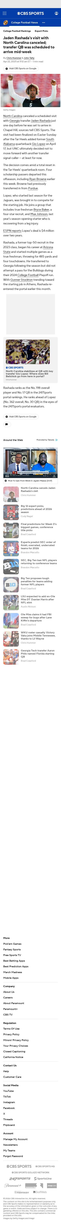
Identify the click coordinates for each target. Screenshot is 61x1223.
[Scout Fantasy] (21, 1189)
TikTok (7, 1093)
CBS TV (8, 1014)
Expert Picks (41, 31)
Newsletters (10, 1141)
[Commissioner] (34, 1181)
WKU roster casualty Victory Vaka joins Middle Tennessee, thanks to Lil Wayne (38, 635)
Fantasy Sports (12, 949)
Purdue (33, 188)
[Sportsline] (43, 1175)
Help (6, 1068)
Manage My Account (15, 1136)
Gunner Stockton (21, 280)
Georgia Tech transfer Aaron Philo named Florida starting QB (37, 653)
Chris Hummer (14, 58)
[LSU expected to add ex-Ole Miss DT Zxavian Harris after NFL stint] (11, 602)
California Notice (13, 1054)
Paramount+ (10, 1009)
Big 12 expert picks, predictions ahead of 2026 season (36, 509)
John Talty (29, 58)
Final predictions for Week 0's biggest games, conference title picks (38, 527)
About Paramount (13, 1003)
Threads (8, 1116)
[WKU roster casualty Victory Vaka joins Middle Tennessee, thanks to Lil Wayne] (11, 639)
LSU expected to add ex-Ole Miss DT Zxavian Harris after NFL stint (38, 599)
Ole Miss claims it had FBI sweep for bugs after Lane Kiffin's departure (36, 617)
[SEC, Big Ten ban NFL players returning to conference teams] (11, 566)
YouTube (8, 1088)
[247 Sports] (19, 1175)
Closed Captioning (14, 1048)
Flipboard (9, 1122)
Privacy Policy (11, 1034)
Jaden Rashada (41, 121)
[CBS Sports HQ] (45, 1163)
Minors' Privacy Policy (16, 1040)
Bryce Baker (41, 209)
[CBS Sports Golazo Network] (30, 1169)
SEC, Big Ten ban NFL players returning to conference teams (39, 562)
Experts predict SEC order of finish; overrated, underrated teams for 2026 (38, 545)
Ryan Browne (37, 179)
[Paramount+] (12, 1181)
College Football (28, 275)
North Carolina (12, 116)
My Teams (9, 1147)
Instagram (9, 1099)
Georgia (14, 121)
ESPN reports (12, 231)
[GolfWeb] (40, 1189)
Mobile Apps (10, 978)
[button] (4, 13)
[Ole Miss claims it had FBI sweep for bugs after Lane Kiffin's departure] (11, 621)
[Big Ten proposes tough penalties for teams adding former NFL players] (11, 584)
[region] (30, 463)
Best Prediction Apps (15, 966)
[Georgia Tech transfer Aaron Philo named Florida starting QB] (11, 657)
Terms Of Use (11, 1028)
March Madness (12, 972)
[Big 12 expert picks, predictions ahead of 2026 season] (11, 512)
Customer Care (12, 1074)
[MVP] (52, 1181)
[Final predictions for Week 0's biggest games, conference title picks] (11, 530)
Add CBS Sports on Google (22, 68)
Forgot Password (13, 1153)
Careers (8, 997)
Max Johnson (38, 214)
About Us (8, 992)
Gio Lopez (38, 144)
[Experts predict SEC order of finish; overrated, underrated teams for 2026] (11, 548)
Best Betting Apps (14, 960)
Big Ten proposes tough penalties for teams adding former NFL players (36, 581)
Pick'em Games (12, 944)
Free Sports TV (12, 955)
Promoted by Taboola (45, 440)
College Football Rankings (17, 31)
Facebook (9, 1105)
